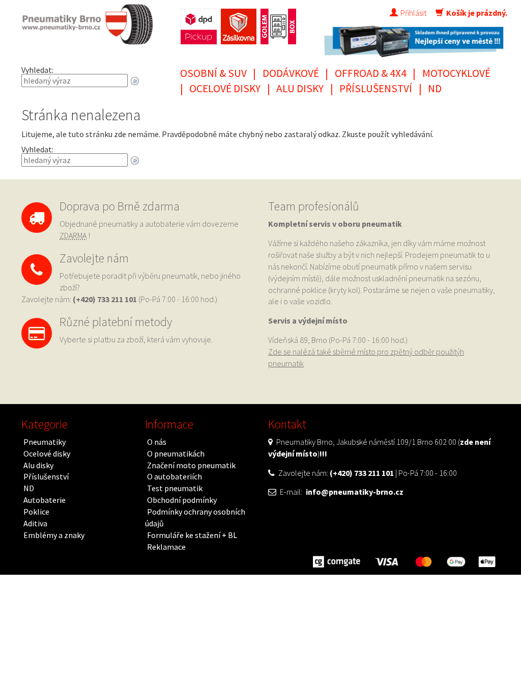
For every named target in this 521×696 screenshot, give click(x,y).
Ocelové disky (224, 88)
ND (435, 88)
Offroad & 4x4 (371, 73)
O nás (156, 442)
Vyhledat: (37, 70)
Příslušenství (375, 88)
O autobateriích (174, 476)
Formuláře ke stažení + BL (192, 535)
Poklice (36, 511)
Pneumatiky (44, 442)
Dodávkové (291, 73)
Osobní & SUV (213, 73)
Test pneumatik (174, 488)
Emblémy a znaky (53, 535)
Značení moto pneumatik (191, 465)
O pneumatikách (176, 453)
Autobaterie (44, 500)
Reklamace (166, 547)
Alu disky (300, 88)
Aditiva (35, 523)
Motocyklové (456, 73)
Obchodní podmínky (182, 500)
